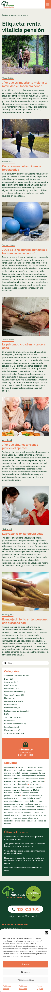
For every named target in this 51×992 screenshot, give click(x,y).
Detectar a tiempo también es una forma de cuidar (23, 869)
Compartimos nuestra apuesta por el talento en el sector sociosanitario (24, 852)
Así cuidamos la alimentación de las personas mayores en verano (23, 838)
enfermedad (19, 779)
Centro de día (10, 682)
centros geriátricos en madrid (33, 776)
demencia (8, 779)
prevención (8, 796)
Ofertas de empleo (12, 701)
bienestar (8, 770)
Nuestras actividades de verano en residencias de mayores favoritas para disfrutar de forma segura (24, 860)
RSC (6, 714)
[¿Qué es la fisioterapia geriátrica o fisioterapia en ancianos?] (25, 221)
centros (25, 773)
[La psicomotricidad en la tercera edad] (25, 316)
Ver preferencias (25, 980)
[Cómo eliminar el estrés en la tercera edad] (25, 138)
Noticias (7, 698)
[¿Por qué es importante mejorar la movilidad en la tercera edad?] (25, 54)
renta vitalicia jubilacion (13, 801)
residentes (8, 821)
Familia (41, 781)
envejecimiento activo (35, 779)
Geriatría (7, 784)
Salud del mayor (11, 717)
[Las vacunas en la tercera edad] (25, 505)
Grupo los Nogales (12, 695)
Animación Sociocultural (15, 676)
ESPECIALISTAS (10, 781)
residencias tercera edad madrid (25, 818)
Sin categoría (10, 727)
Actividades (9, 767)
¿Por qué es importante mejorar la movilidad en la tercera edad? (24, 84)
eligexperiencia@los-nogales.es (25, 916)
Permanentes (10, 705)
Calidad (22, 770)
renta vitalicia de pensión (32, 798)
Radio (17, 796)
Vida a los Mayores (12, 733)
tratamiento (31, 821)
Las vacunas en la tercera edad (22, 533)
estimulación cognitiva (27, 781)
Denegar (25, 972)
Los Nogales (34, 784)
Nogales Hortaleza (13, 928)
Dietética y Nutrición (13, 692)
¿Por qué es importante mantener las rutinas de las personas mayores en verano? (24, 845)
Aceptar (25, 964)
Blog (6, 679)
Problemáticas (10, 708)
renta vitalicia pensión (33, 801)
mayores (7, 787)
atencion (41, 767)
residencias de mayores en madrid (18, 813)
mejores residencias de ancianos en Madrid (21, 790)
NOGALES (8, 793)
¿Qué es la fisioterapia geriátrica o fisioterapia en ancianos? (24, 251)
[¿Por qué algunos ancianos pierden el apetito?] (25, 416)
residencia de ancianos (13, 804)
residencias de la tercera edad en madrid (28, 810)
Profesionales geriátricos (15, 711)
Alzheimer (32, 767)
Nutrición (17, 793)
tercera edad (20, 821)
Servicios (8, 721)
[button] (46, 932)
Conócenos (9, 685)
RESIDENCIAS (17, 807)
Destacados (9, 689)
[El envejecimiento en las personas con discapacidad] (25, 591)
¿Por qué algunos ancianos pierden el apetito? (20, 446)
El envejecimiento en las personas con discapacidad (25, 621)
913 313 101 (27, 909)
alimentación (21, 767)
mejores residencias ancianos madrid (28, 787)
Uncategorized (10, 730)
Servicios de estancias (13, 724)
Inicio (4, 15)
